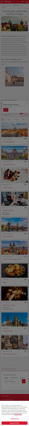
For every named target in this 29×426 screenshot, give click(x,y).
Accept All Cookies (14, 423)
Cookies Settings (14, 418)
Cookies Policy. (18, 414)
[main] (14, 413)
